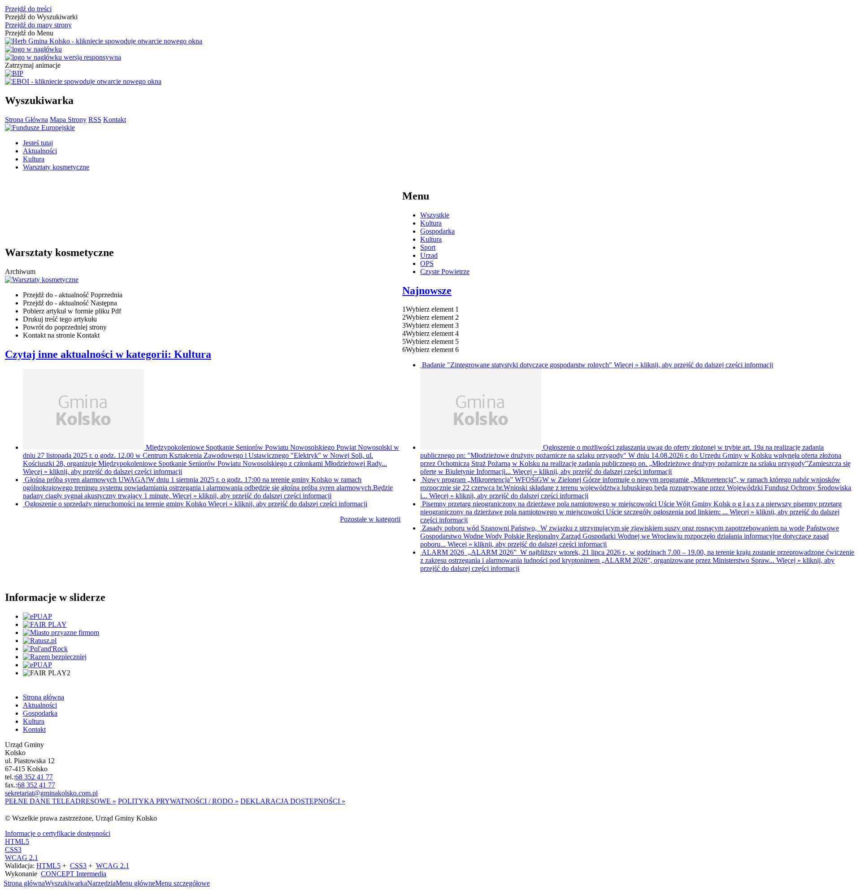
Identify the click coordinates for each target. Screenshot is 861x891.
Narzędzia (101, 883)
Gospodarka (437, 231)
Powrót (65, 327)
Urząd (429, 255)
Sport (427, 247)
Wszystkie (434, 215)
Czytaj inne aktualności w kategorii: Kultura (108, 354)
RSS (94, 119)
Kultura (431, 223)
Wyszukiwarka (66, 883)
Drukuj (60, 319)
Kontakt (114, 119)
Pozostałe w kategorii (370, 519)
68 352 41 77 (34, 777)
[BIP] (14, 74)
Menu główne (135, 883)
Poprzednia (72, 295)
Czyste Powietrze (445, 271)
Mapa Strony (68, 119)
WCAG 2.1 (21, 857)
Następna (70, 303)
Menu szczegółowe (182, 883)
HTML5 (17, 841)
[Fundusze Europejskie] (40, 128)
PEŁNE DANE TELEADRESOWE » (60, 801)
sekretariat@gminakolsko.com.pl (51, 793)
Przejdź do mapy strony (38, 25)
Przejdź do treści (28, 9)
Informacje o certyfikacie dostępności (57, 833)
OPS (427, 263)
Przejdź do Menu (29, 33)
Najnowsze (427, 290)
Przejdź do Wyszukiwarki (41, 17)
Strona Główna (26, 119)
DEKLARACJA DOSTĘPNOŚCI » (292, 801)
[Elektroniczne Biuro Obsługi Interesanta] (83, 82)
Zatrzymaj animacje (33, 65)
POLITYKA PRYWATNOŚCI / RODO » (178, 801)
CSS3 (13, 849)
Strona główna (24, 883)
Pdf (72, 311)
